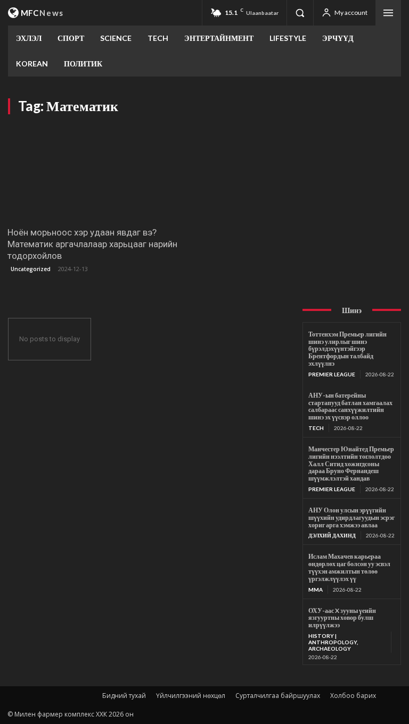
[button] (300, 13)
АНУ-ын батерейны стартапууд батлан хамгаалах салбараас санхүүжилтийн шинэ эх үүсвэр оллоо (350, 406)
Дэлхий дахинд (332, 535)
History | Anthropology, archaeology (333, 642)
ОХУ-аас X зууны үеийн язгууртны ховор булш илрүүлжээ (342, 618)
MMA (315, 589)
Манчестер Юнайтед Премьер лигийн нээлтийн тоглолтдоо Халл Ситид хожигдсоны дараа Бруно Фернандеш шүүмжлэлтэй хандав (351, 463)
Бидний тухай (124, 695)
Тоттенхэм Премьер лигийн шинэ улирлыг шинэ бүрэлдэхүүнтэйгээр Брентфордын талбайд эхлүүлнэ (347, 348)
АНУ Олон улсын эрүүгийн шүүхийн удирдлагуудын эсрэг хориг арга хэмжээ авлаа (351, 517)
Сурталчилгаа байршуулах (277, 695)
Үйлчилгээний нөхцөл (190, 695)
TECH (316, 428)
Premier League (331, 374)
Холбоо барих (353, 695)
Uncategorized (31, 269)
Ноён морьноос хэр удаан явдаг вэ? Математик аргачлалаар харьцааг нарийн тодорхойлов (92, 244)
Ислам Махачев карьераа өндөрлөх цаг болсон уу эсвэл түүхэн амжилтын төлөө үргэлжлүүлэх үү (349, 567)
